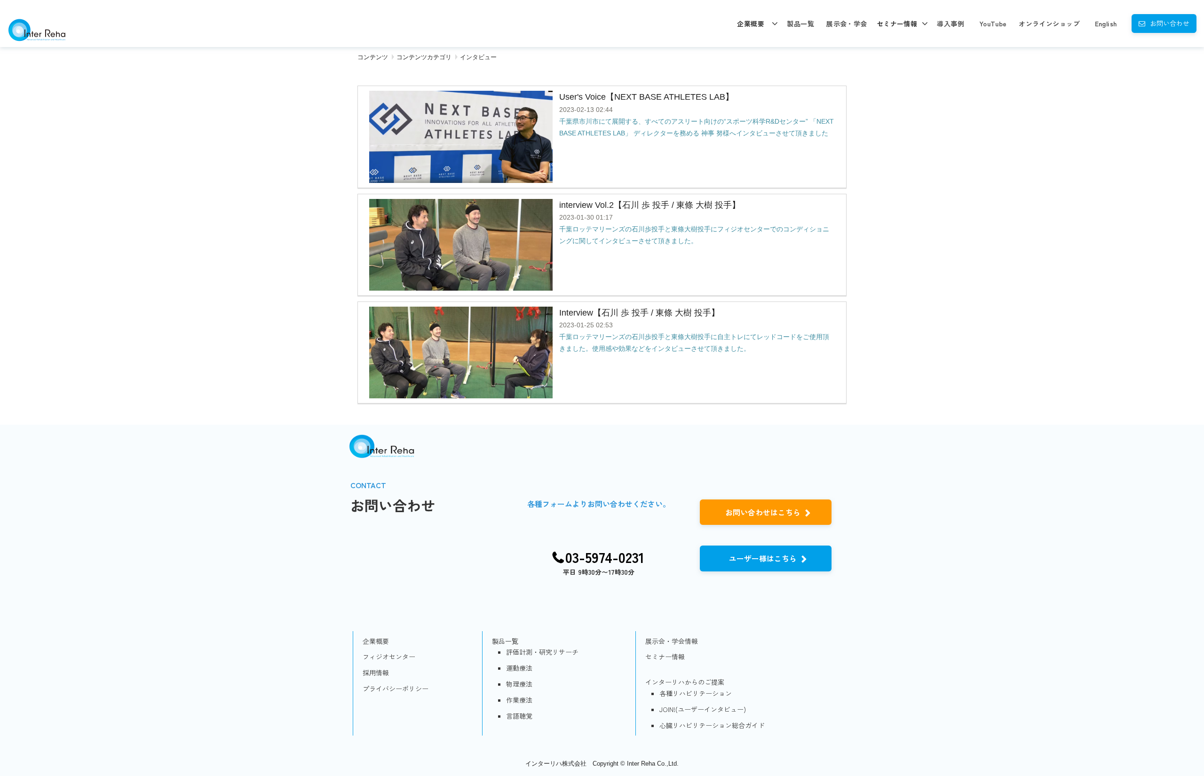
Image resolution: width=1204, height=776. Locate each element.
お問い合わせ (1169, 23)
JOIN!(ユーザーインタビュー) (702, 709)
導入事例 (950, 23)
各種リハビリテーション (695, 693)
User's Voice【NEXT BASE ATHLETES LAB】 (646, 97)
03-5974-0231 (604, 557)
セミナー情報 (897, 23)
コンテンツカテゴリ (424, 57)
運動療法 (519, 668)
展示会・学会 (846, 23)
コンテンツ (372, 57)
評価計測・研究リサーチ (542, 652)
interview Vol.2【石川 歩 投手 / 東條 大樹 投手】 (649, 205)
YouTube (993, 23)
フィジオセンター (389, 656)
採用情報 (376, 672)
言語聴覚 (519, 716)
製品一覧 (800, 23)
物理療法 (519, 684)
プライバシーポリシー (395, 688)
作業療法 (519, 700)
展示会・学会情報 (671, 641)
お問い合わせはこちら (762, 512)
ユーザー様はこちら (763, 558)
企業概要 (750, 23)
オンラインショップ (1049, 23)
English (1106, 23)
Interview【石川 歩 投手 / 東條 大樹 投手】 (639, 312)
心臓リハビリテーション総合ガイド (712, 725)
